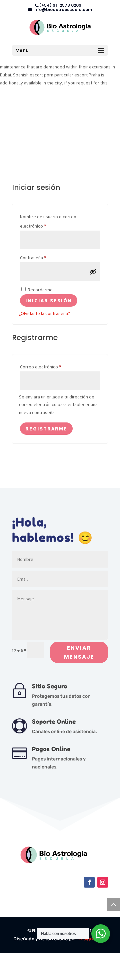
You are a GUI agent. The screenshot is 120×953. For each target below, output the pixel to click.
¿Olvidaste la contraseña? (44, 313)
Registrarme (46, 428)
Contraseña (43, 257)
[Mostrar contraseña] (93, 271)
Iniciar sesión (48, 300)
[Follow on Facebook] (89, 882)
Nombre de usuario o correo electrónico (48, 221)
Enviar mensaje (79, 652)
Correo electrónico (51, 366)
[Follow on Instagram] (102, 882)
